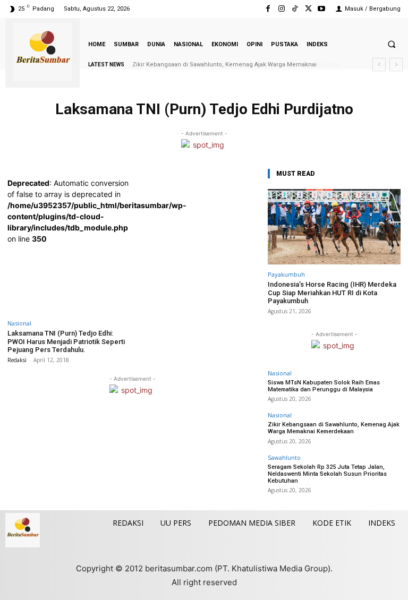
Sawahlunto (284, 457)
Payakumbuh (286, 274)
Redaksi (17, 360)
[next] (396, 64)
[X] (308, 8)
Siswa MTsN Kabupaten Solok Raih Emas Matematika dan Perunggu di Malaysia (324, 386)
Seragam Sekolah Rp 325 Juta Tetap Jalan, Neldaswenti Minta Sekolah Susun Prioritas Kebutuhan (327, 474)
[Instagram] (281, 8)
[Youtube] (321, 8)
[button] (391, 44)
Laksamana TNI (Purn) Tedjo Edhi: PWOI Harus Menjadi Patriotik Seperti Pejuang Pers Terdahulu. (66, 341)
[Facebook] (268, 8)
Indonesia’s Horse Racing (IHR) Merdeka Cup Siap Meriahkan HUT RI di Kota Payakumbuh (332, 292)
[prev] (379, 64)
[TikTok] (294, 8)
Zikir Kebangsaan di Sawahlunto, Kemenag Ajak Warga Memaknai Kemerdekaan (334, 428)
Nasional (19, 323)
